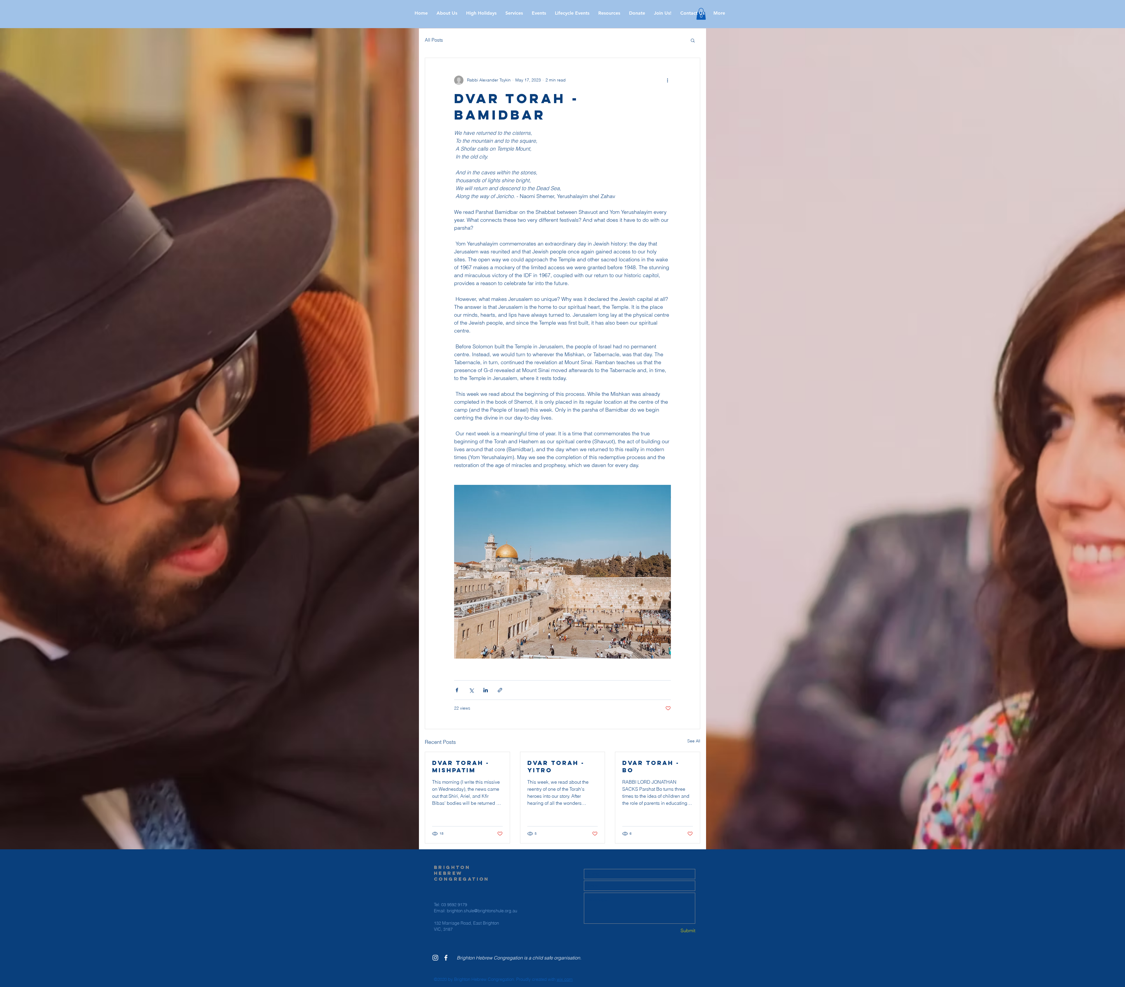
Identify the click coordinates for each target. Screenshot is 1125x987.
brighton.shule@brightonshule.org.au (482, 910)
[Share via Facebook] (457, 690)
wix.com (565, 979)
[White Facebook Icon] (446, 958)
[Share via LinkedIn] (485, 690)
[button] (481, 13)
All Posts (434, 40)
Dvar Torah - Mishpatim (460, 766)
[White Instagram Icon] (435, 958)
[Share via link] (500, 690)
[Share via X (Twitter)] (471, 690)
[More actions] (667, 80)
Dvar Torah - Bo (650, 766)
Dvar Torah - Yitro (555, 766)
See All (693, 741)
